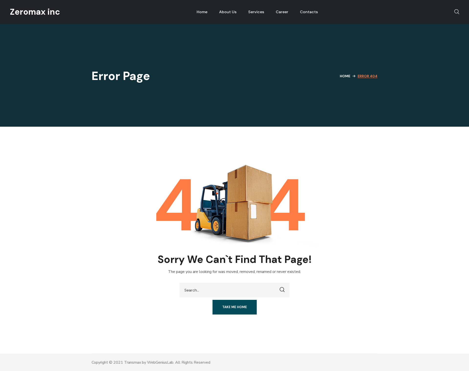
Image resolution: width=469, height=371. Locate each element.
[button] (456, 12)
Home (345, 76)
